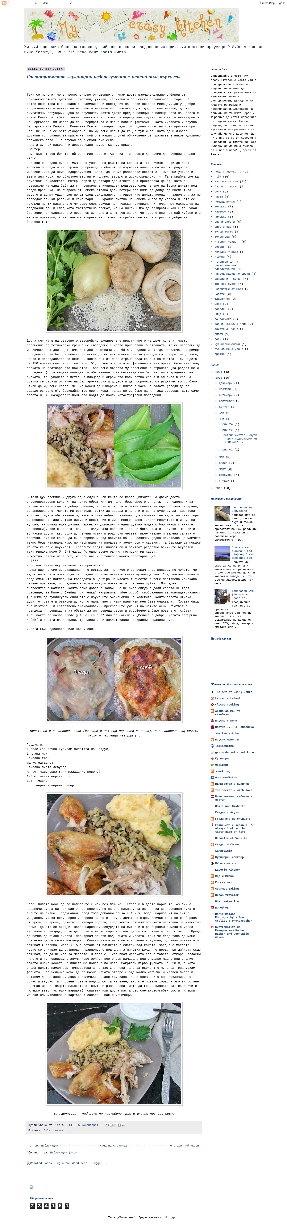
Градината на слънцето (232, 818)
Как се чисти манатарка (242, 509)
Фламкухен (222, 299)
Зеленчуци (222, 236)
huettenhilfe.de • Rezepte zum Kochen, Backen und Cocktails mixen (232, 932)
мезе (218, 304)
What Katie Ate (227, 901)
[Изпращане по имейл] (107, 1125)
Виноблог (222, 907)
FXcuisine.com (226, 863)
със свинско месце (229, 349)
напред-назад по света (232, 273)
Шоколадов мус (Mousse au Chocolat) (243, 594)
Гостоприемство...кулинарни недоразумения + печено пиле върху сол (103, 76)
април (224, 463)
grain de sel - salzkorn (234, 752)
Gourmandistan (226, 777)
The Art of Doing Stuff (233, 692)
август (225, 407)
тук (54, 991)
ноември (225, 389)
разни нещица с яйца (230, 324)
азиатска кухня (226, 329)
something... (225, 771)
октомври (226, 395)
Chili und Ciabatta (230, 806)
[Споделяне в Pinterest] (123, 1125)
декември (226, 383)
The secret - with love (233, 790)
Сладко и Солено (227, 844)
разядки (220, 309)
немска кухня (225, 201)
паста (219, 196)
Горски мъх (223, 882)
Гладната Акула (227, 812)
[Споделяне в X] (115, 1125)
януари (225, 480)
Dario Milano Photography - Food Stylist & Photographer (233, 917)
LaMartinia (223, 851)
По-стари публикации (184, 1145)
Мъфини (220, 256)
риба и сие (223, 226)
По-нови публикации (43, 1145)
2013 (219, 377)
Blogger (171, 1217)
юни (222, 419)
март (223, 469)
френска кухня (225, 284)
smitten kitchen (227, 733)
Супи (218, 191)
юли (222, 413)
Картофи (220, 211)
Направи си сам (226, 181)
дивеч (219, 334)
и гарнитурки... (227, 241)
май (222, 457)
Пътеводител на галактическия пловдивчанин (226, 265)
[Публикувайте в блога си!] (111, 1125)
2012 (219, 488)
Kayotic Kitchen (227, 869)
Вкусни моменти (227, 739)
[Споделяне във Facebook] (119, 1125)
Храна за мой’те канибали (227, 712)
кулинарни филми (227, 344)
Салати (220, 294)
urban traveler (227, 895)
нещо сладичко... (228, 171)
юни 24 (228, 424)
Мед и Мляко (224, 876)
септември (227, 401)
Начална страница (113, 1145)
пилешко (59, 1130)
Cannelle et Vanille (231, 838)
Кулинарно (222, 758)
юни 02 (228, 449)
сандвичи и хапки (228, 279)
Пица (218, 314)
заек (218, 339)
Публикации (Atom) (64, 1152)
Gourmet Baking (227, 888)
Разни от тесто (226, 186)
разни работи (225, 221)
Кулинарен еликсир (229, 857)
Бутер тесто (224, 231)
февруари (226, 475)
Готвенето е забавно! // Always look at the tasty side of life (234, 828)
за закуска (223, 319)
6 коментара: (89, 1125)
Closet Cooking (227, 704)
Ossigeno (222, 765)
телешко (220, 206)
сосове (220, 247)
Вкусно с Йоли (226, 720)
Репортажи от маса (229, 289)
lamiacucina (224, 746)
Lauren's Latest (227, 698)
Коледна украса (226, 252)
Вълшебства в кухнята (232, 784)
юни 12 (228, 430)
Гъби (46, 1130)
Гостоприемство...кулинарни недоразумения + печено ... (239, 438)
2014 (219, 372)
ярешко (220, 354)
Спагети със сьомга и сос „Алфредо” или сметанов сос (243, 553)
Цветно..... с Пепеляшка (234, 727)
